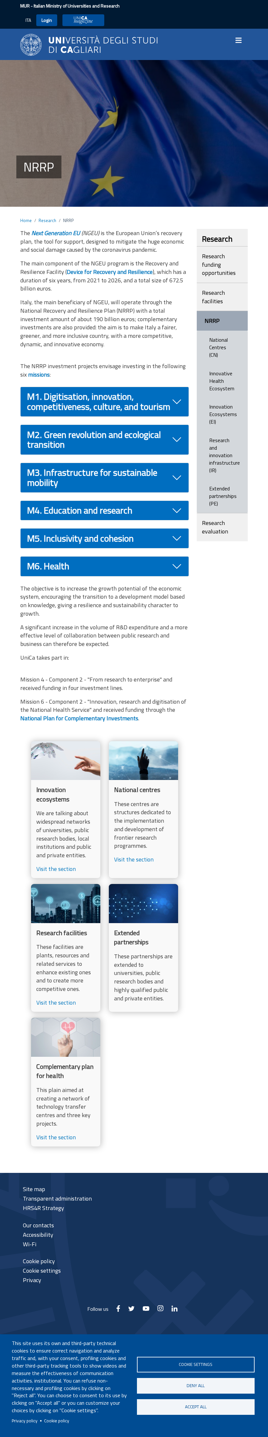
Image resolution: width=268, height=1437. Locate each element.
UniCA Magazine (83, 20)
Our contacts (38, 1225)
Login (47, 20)
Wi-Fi (29, 1244)
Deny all (196, 1385)
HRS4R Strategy (43, 1208)
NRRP (212, 320)
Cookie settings (195, 1364)
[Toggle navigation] (240, 40)
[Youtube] (145, 1310)
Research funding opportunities (219, 264)
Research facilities (213, 297)
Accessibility (38, 1234)
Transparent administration (57, 1198)
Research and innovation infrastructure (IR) (224, 455)
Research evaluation (215, 527)
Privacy (32, 1280)
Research (47, 220)
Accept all (196, 1406)
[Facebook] (118, 1310)
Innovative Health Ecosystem (221, 380)
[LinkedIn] (174, 1310)
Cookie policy (56, 1420)
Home (26, 220)
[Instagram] (160, 1310)
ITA (28, 20)
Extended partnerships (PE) (223, 496)
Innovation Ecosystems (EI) (223, 414)
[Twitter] (131, 1310)
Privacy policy (25, 1420)
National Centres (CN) (218, 347)
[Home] (89, 44)
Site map (34, 1189)
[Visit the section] (65, 809)
